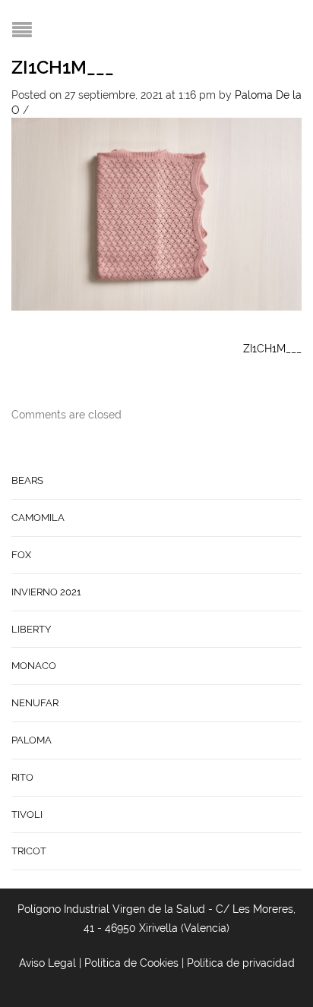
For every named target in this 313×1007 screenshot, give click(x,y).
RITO (22, 777)
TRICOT (28, 851)
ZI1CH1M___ (62, 67)
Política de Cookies (131, 963)
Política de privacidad (241, 963)
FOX (21, 554)
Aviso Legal (47, 963)
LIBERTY (31, 629)
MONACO (33, 665)
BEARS (27, 480)
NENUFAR (34, 703)
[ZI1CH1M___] (156, 213)
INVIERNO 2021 (46, 592)
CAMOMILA (38, 517)
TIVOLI (27, 814)
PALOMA (31, 740)
